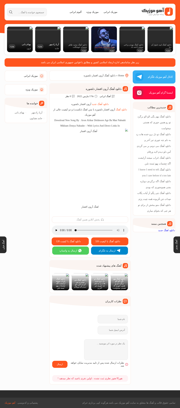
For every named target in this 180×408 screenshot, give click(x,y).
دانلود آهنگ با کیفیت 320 (107, 241)
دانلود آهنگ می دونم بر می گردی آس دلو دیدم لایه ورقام (154, 149)
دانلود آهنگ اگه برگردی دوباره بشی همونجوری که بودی (155, 184)
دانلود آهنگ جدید (100, 104)
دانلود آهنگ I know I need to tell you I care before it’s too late (155, 172)
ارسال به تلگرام (107, 250)
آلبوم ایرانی (76, 12)
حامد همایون (36, 118)
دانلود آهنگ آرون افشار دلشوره (103, 88)
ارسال (60, 364)
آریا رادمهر (36, 112)
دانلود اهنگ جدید (166, 230)
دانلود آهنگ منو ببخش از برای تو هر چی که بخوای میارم (154, 208)
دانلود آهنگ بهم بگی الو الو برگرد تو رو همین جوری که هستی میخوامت (154, 122)
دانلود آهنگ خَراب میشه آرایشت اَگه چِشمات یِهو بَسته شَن (154, 161)
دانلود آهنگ (121, 109)
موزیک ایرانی (110, 12)
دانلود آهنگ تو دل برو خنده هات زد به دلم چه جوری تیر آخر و (153, 137)
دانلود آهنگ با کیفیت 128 (68, 241)
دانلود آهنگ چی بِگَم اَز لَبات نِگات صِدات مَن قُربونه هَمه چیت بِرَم (154, 196)
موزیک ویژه (92, 12)
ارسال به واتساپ (68, 250)
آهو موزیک (10, 403)
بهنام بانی (19, 112)
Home (121, 75)
